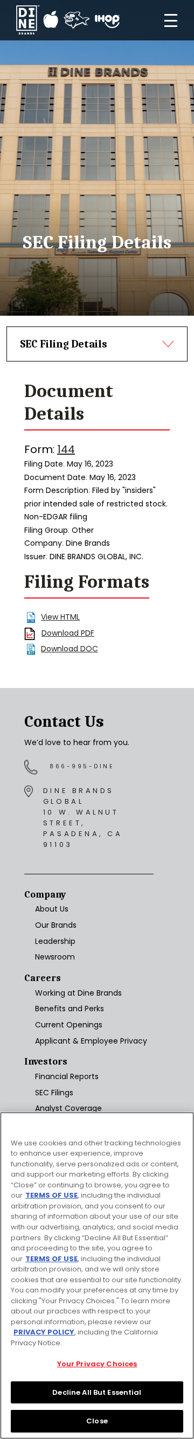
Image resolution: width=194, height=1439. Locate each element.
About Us (51, 908)
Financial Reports (67, 1076)
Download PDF (67, 633)
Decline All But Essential (96, 1392)
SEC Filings (54, 1092)
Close (97, 1421)
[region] (97, 1275)
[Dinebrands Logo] (68, 20)
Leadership (55, 941)
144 (66, 449)
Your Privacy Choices (97, 1364)
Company (45, 894)
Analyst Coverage (68, 1108)
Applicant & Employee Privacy (91, 1040)
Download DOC (69, 648)
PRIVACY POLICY (43, 1332)
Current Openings (68, 1024)
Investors (45, 1061)
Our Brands (56, 925)
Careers (42, 978)
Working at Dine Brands (78, 993)
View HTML (60, 616)
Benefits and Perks (69, 1008)
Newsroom (55, 956)
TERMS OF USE (51, 1195)
